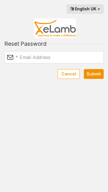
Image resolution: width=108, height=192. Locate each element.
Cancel (68, 73)
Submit (94, 73)
